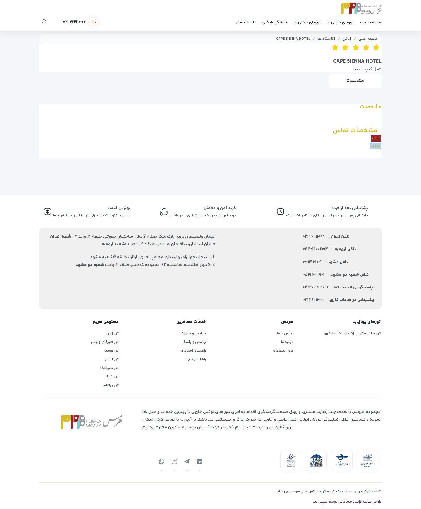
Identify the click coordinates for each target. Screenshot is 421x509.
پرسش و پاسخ (194, 342)
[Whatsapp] (162, 461)
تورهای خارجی (342, 22)
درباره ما (287, 342)
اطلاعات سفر (246, 22)
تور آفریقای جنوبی (105, 342)
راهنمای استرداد (193, 351)
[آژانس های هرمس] (353, 10)
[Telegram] (187, 461)
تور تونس (111, 359)
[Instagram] (174, 461)
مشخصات (355, 80)
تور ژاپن (112, 333)
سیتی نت (320, 502)
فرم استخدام (283, 351)
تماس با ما (285, 333)
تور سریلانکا (109, 368)
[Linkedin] (199, 461)
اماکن (346, 39)
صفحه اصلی (367, 39)
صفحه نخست (371, 22)
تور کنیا (113, 377)
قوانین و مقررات (193, 333)
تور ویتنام (111, 385)
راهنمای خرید (196, 359)
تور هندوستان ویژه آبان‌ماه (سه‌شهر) (352, 333)
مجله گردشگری (275, 22)
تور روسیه (111, 351)
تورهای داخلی (309, 22)
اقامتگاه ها (326, 39)
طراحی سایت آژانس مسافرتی (360, 502)
